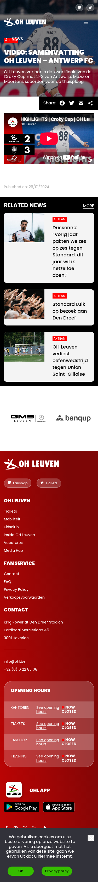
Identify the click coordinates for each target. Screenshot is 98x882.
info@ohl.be (15, 661)
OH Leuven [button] (17, 501)
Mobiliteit (12, 519)
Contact (11, 573)
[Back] (6, 38)
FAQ (7, 581)
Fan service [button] (19, 563)
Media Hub (13, 550)
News (17, 39)
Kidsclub (11, 527)
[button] (86, 22)
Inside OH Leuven (19, 534)
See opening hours (47, 709)
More (88, 206)
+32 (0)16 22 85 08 (20, 669)
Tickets (10, 511)
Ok (20, 870)
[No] (91, 838)
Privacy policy (56, 870)
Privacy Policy (16, 589)
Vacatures (13, 542)
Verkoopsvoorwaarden (24, 597)
